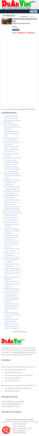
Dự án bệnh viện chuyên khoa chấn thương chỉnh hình (12, 134)
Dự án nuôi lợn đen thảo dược (11, 109)
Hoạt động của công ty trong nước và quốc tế (19, 375)
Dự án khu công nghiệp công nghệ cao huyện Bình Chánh (12, 176)
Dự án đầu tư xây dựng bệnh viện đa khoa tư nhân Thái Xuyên (12, 127)
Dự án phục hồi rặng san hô (12, 211)
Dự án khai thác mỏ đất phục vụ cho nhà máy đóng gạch (11, 244)
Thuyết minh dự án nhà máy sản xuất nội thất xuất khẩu (11, 299)
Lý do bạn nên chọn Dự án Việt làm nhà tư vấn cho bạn (18, 367)
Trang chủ (32, 16)
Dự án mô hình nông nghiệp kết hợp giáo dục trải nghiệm (11, 224)
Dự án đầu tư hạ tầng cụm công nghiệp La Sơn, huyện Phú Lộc (12, 182)
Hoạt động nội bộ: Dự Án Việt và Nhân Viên (18, 388)
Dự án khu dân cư (9, 240)
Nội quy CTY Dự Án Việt (12, 381)
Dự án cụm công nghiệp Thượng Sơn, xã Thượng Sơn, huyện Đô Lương (12, 169)
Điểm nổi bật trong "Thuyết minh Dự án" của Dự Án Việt (19, 385)
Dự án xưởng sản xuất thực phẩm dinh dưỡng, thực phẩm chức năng (12, 202)
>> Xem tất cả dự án (19, 332)
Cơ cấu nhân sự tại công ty (13, 372)
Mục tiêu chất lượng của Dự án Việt (15, 369)
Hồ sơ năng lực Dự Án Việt (13, 378)
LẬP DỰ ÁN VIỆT (29, 109)
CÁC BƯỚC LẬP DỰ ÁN (12, 391)
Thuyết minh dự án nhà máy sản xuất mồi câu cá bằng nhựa (12, 315)
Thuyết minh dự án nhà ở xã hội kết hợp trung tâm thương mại (12, 284)
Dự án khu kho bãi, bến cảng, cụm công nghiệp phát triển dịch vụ (11, 149)
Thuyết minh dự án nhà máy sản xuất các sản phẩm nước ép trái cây (11, 326)
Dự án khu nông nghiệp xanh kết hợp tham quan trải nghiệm (12, 231)
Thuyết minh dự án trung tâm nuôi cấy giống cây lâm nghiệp (12, 260)
